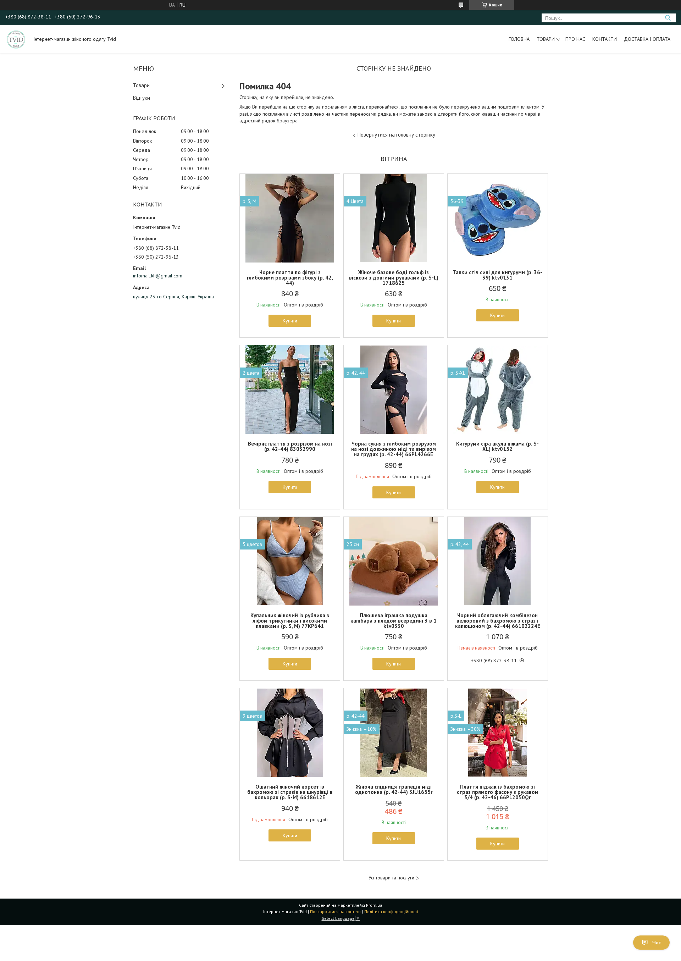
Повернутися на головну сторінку (396, 134)
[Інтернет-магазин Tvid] (16, 39)
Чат (656, 942)
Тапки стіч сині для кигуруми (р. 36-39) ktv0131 (497, 275)
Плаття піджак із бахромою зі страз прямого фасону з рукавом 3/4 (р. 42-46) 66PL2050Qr (497, 792)
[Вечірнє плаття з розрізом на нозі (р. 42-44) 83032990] (290, 389)
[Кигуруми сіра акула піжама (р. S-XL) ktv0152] (498, 389)
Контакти (604, 39)
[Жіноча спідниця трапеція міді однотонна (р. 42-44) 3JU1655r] (394, 732)
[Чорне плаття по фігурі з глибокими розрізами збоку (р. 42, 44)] (290, 218)
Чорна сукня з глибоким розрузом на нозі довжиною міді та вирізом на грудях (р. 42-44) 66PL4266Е (393, 449)
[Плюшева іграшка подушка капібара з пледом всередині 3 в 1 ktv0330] (394, 561)
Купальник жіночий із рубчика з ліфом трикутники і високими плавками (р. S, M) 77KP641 (289, 621)
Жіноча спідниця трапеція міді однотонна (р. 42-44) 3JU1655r (393, 789)
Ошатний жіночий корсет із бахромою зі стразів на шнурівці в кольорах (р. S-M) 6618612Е (290, 792)
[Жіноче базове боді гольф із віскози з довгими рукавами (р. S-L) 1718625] (394, 218)
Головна (519, 39)
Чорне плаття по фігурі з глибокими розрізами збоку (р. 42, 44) (290, 278)
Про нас (575, 39)
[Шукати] (668, 17)
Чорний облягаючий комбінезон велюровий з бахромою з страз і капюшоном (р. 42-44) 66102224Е (497, 621)
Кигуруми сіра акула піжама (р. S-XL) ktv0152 (497, 446)
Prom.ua (374, 905)
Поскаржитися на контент (335, 911)
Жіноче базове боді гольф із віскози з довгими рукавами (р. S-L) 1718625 (393, 278)
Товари (546, 39)
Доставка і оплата (647, 39)
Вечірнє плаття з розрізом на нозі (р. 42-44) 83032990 (290, 446)
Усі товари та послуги (391, 878)
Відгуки (141, 97)
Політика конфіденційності (391, 911)
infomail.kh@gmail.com (157, 275)
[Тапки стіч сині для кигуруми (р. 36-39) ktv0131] (498, 218)
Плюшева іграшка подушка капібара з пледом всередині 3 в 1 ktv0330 (393, 621)
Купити (290, 320)
